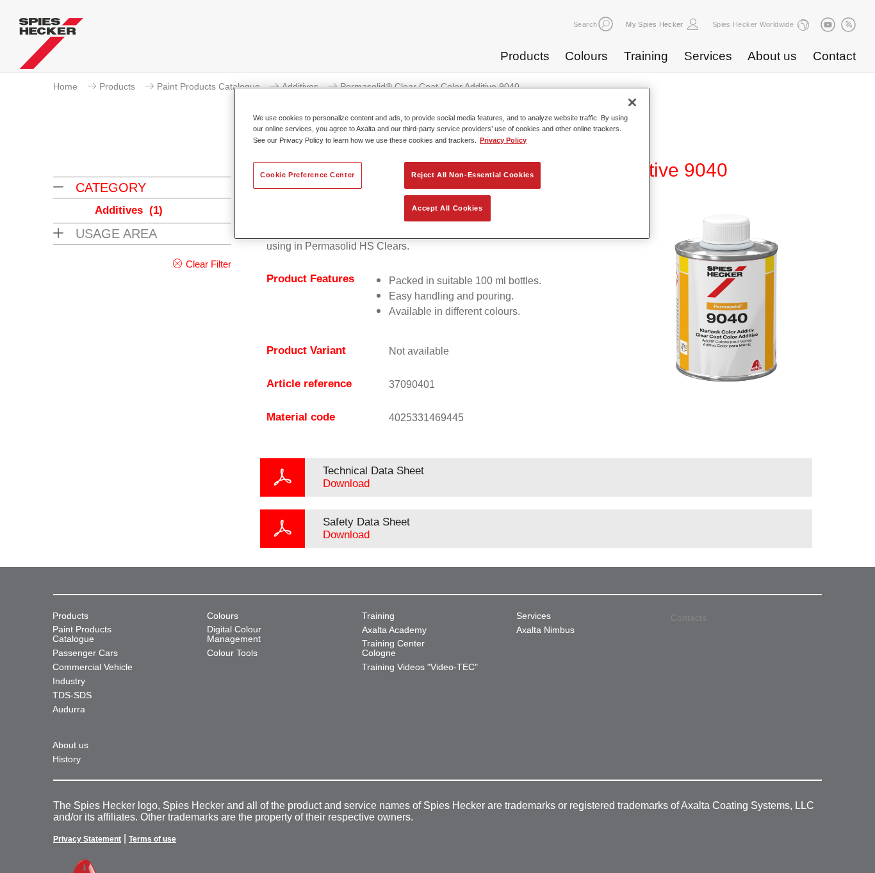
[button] (605, 24)
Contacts (689, 618)
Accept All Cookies (447, 208)
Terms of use (152, 839)
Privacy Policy (503, 140)
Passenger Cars (85, 653)
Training (646, 56)
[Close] (632, 102)
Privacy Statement (87, 839)
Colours (586, 56)
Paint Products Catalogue (208, 86)
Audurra (69, 709)
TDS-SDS (72, 695)
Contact (834, 56)
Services (708, 56)
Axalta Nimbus (545, 630)
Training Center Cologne (393, 648)
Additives (300, 86)
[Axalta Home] (51, 46)
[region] (442, 163)
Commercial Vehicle (93, 667)
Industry (69, 681)
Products (525, 56)
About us (772, 56)
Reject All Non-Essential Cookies (472, 175)
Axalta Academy (394, 630)
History (67, 759)
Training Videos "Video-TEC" (420, 667)
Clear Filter (208, 264)
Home (65, 86)
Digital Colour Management (234, 634)
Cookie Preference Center (307, 175)
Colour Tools (232, 653)
